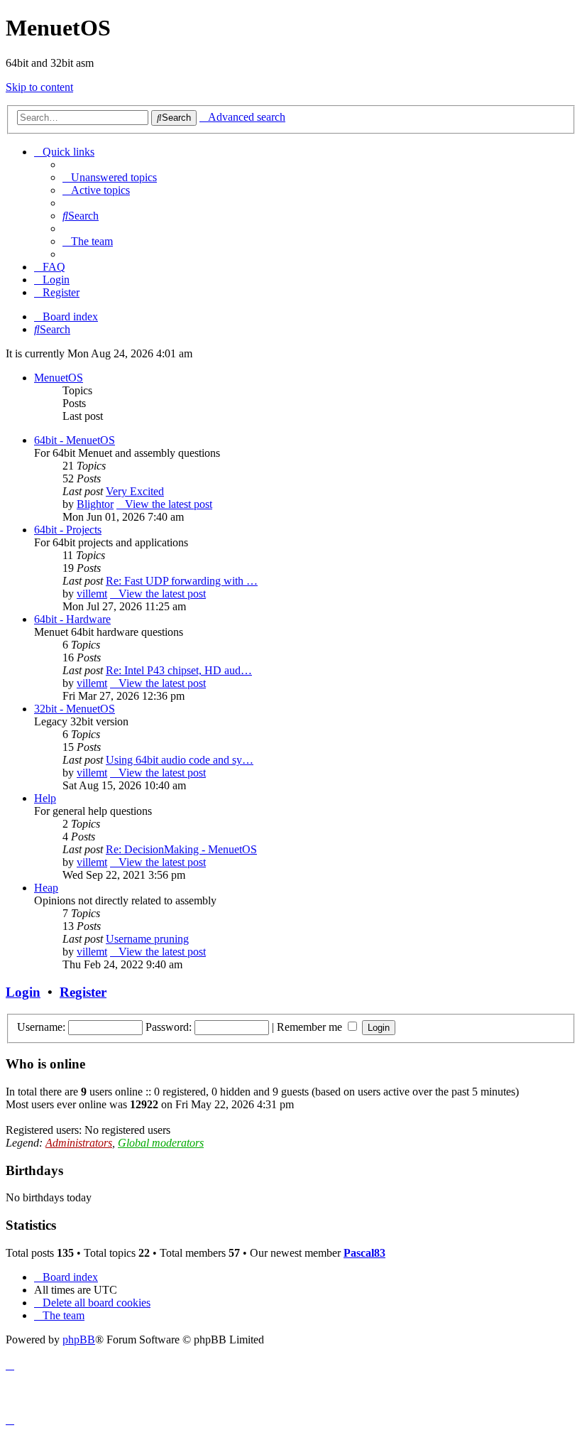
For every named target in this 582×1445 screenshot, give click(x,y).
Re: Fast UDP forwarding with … (182, 581)
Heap (46, 888)
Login (23, 992)
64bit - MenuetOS (74, 440)
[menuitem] (109, 177)
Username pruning (147, 939)
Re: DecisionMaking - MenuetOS (181, 849)
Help (45, 798)
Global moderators (161, 1143)
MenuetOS (58, 378)
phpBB (78, 1339)
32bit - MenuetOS (74, 709)
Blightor (95, 504)
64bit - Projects (67, 530)
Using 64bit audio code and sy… (179, 760)
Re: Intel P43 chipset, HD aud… (179, 670)
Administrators (78, 1143)
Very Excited (135, 491)
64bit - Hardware (72, 619)
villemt (92, 594)
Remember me (311, 1027)
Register (83, 992)
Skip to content (39, 87)
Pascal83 (364, 1253)
